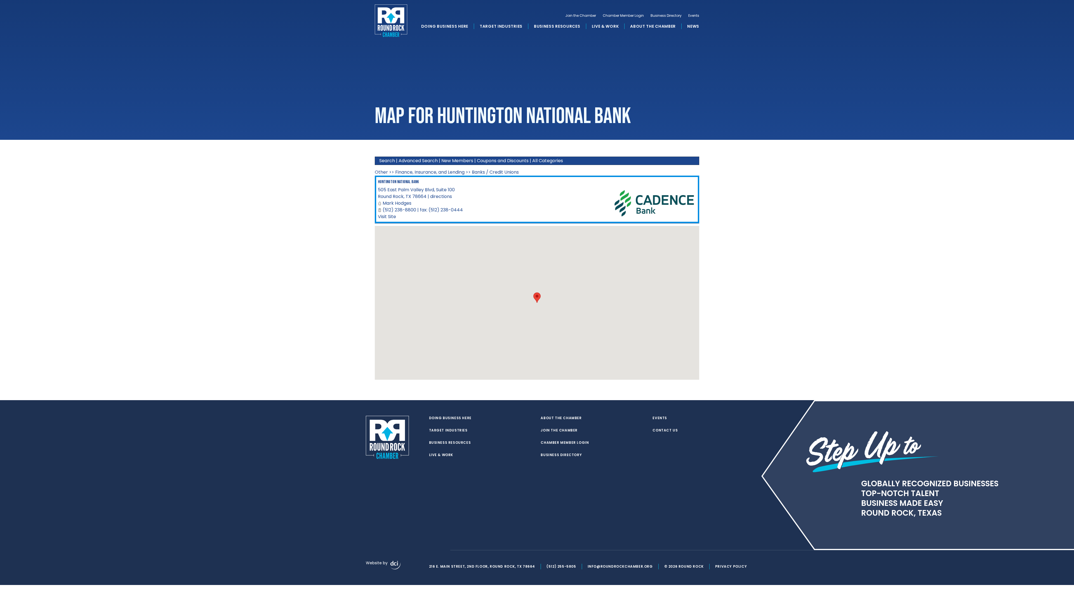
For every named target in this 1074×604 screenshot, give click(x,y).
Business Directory (666, 15)
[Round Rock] (391, 20)
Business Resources (557, 26)
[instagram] (443, 550)
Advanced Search (418, 160)
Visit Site (387, 216)
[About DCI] (395, 565)
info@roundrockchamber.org (620, 566)
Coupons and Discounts (503, 160)
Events (693, 15)
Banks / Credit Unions (495, 172)
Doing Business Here (444, 26)
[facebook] (432, 550)
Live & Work (605, 26)
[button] (537, 297)
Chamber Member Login (623, 15)
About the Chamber (653, 26)
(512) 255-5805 (561, 566)
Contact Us (665, 430)
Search (387, 160)
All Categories (547, 160)
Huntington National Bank (398, 182)
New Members (457, 160)
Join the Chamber (580, 15)
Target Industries (501, 26)
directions (441, 196)
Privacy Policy (731, 566)
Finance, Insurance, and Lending (430, 172)
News (693, 26)
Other (381, 172)
